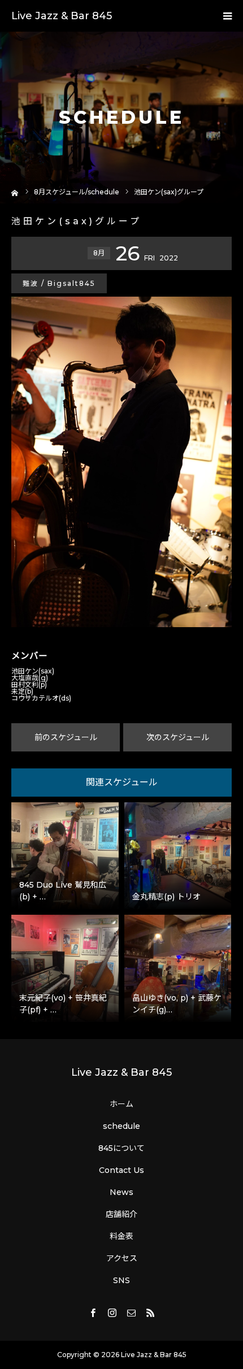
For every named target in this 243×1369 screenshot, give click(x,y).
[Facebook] (92, 1312)
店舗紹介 (121, 1214)
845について (121, 1148)
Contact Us (121, 1170)
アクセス (121, 1258)
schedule (121, 1126)
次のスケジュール (177, 737)
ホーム (121, 1104)
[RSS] (150, 1312)
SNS (121, 1280)
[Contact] (131, 1312)
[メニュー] (227, 16)
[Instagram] (112, 1312)
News (121, 1192)
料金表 (121, 1236)
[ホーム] (15, 192)
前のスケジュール (65, 737)
